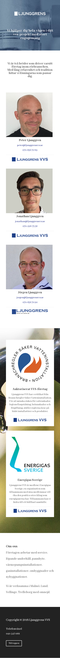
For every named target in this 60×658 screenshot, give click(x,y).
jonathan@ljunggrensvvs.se (30, 221)
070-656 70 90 (30, 302)
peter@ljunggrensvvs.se (30, 145)
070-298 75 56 (30, 226)
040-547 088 (13, 633)
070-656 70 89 (30, 150)
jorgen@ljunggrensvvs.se (30, 297)
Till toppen (14, 643)
